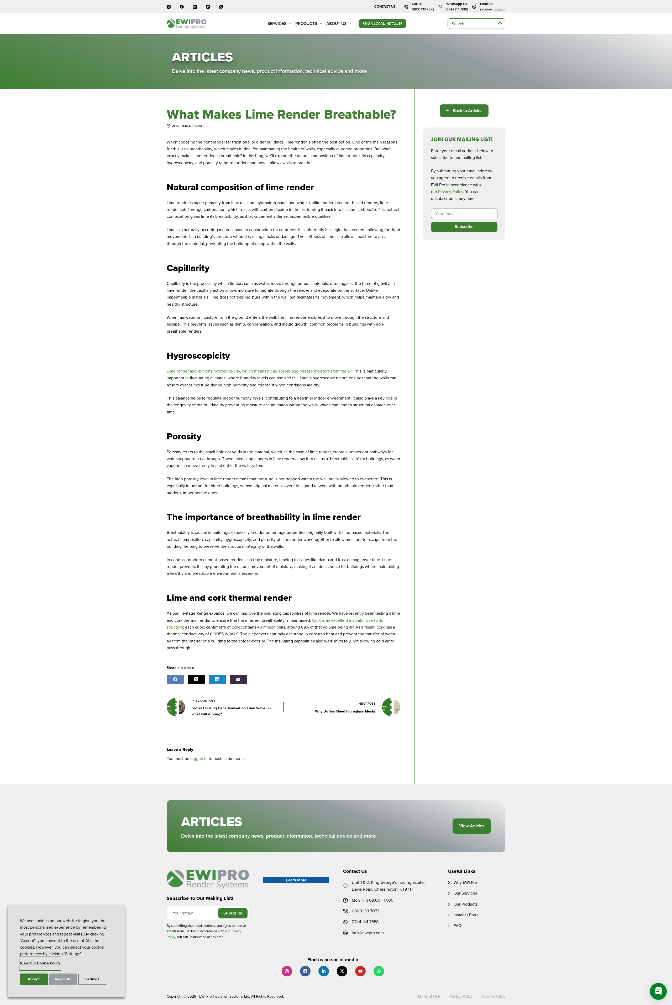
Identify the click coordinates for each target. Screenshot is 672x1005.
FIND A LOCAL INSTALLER (382, 23)
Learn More (296, 880)
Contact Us (385, 6)
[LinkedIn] (195, 7)
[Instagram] (169, 7)
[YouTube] (208, 7)
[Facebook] (182, 7)
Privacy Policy (450, 192)
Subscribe (464, 227)
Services (276, 23)
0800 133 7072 (423, 9)
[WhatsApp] (221, 7)
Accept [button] (34, 979)
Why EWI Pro (465, 882)
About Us (336, 23)
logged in (199, 759)
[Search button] (500, 24)
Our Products (465, 904)
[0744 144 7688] (345, 922)
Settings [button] (92, 979)
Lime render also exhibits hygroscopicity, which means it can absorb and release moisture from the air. (260, 371)
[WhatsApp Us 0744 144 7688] (440, 7)
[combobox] (471, 23)
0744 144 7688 (457, 9)
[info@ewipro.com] (345, 932)
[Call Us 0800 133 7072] (406, 7)
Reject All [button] (63, 979)
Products (306, 23)
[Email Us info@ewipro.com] (474, 7)
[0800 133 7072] (345, 911)
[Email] (238, 679)
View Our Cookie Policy (40, 963)
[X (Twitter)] (196, 679)
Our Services (465, 893)
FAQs (458, 926)
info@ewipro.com (492, 9)
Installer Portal (467, 915)
